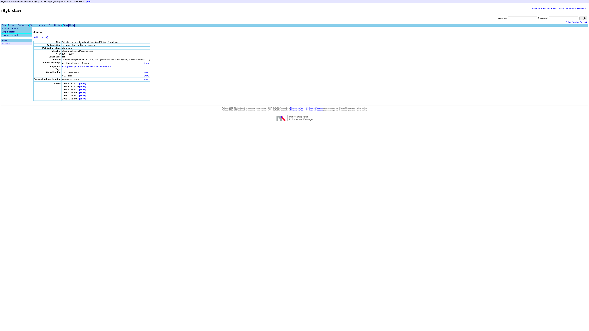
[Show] (146, 63)
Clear (8, 44)
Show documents (10, 28)
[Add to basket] (40, 37)
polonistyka (79, 66)
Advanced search (10, 35)
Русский (583, 22)
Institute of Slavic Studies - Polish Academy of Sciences (559, 8)
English (575, 22)
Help (71, 25)
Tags (65, 25)
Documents (23, 25)
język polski (67, 66)
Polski (568, 22)
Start (4, 25)
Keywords (42, 25)
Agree (87, 1)
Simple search (8, 31)
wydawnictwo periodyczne (98, 66)
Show (4, 44)
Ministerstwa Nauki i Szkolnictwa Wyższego (306, 108)
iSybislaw (11, 10)
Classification (55, 25)
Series (33, 25)
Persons (12, 25)
